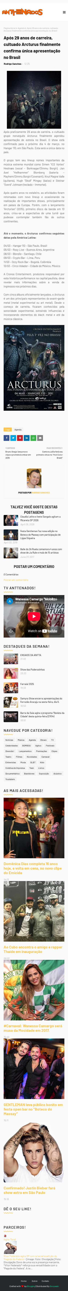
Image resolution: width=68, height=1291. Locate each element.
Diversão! (9, 751)
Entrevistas (10, 762)
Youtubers (10, 779)
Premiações (41, 751)
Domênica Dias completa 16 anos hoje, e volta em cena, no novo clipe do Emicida (33, 868)
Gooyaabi (54, 1286)
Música (21, 740)
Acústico (57, 773)
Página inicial (10, 28)
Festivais (50, 745)
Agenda (21, 28)
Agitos (38, 745)
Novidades (32, 756)
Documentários (12, 773)
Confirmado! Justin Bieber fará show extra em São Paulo (29, 1190)
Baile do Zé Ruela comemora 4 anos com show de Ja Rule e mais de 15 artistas (41, 551)
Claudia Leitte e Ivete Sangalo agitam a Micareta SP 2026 (40, 518)
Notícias (9, 740)
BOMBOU (26, 745)
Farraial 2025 (27, 684)
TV (52, 740)
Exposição (44, 773)
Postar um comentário (16, 579)
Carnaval (46, 756)
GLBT (33, 762)
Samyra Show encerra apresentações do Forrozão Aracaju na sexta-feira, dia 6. (41, 700)
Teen (31, 768)
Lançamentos (25, 751)
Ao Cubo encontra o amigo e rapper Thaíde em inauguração (33, 949)
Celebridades (11, 745)
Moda (23, 762)
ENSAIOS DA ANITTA (30, 655)
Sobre (34, 1281)
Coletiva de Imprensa (15, 768)
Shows (43, 740)
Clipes (54, 751)
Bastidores (29, 773)
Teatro (8, 756)
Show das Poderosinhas (32, 669)
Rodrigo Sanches (12, 63)
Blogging (31, 1286)
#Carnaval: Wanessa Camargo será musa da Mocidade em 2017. (33, 1028)
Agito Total (10, 1239)
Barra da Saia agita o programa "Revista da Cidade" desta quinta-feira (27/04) (42, 714)
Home (23, 1281)
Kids (42, 762)
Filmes (19, 756)
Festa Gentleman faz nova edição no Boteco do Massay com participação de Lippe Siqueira (40, 535)
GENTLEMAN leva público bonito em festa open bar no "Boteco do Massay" (33, 1109)
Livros (41, 768)
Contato (45, 1281)
